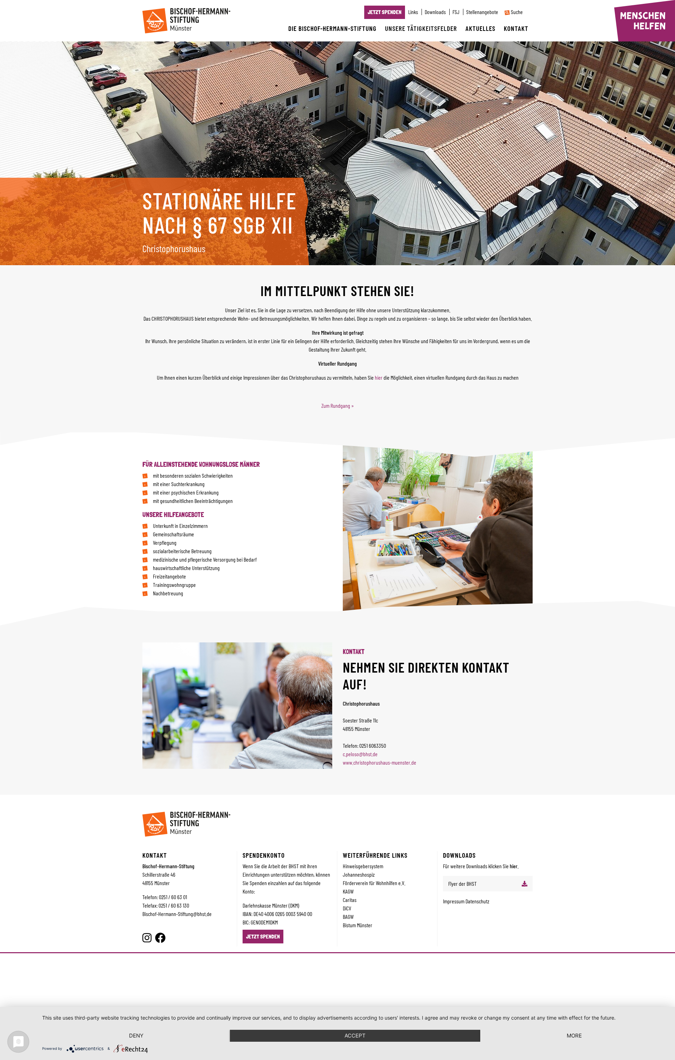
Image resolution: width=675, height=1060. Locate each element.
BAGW (348, 916)
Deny (136, 1035)
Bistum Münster (357, 925)
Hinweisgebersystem (363, 866)
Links (413, 12)
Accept (355, 1035)
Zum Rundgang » (337, 405)
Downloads (435, 12)
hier (378, 377)
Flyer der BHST (462, 883)
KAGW (348, 891)
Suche (516, 12)
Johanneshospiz (359, 874)
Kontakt (516, 28)
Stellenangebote (482, 12)
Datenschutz (477, 901)
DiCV (347, 908)
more (574, 1035)
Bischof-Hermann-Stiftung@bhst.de (177, 913)
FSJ (455, 12)
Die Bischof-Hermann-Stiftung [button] (332, 28)
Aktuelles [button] (480, 28)
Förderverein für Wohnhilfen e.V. (374, 882)
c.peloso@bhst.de (360, 754)
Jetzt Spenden (384, 12)
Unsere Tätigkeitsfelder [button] (421, 28)
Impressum (454, 901)
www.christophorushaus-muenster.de (379, 762)
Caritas (349, 899)
